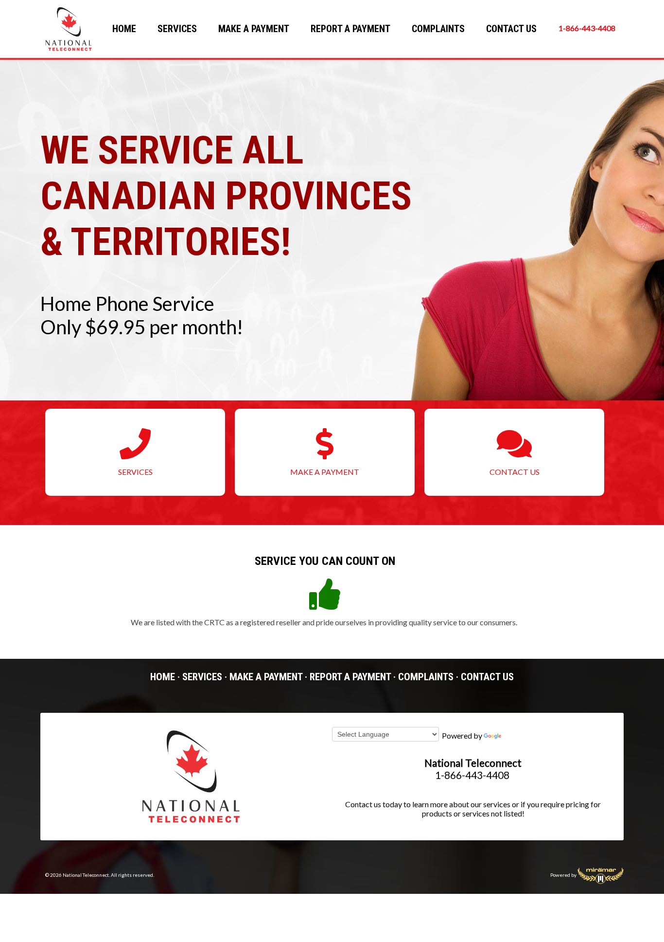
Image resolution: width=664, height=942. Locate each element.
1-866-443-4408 (587, 28)
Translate (519, 735)
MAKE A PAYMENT (253, 29)
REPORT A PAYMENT (350, 29)
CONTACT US (511, 29)
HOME (124, 29)
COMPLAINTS (438, 29)
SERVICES (177, 29)
